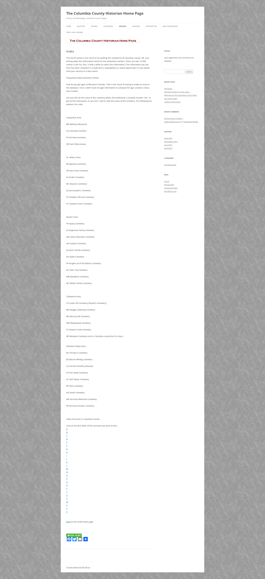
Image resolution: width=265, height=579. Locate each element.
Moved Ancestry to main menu (177, 92)
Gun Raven (108, 26)
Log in (166, 181)
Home (68, 26)
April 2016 (168, 138)
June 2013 (168, 145)
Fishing (94, 26)
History (122, 26)
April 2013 (168, 148)
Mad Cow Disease (170, 26)
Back (68, 521)
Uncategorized (170, 165)
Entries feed (169, 184)
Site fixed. (168, 88)
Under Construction (172, 102)
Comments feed (170, 188)
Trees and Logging (74, 32)
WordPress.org (170, 191)
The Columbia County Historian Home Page (104, 13)
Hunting (136, 26)
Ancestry (81, 26)
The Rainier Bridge (190, 122)
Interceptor (151, 26)
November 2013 (170, 141)
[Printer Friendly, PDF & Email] (74, 535)
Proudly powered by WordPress (78, 567)
